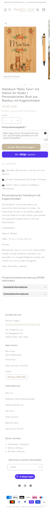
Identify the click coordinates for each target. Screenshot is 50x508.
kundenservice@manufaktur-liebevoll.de (22, 324)
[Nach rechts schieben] (31, 84)
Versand (13, 111)
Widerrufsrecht (11, 417)
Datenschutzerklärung (14, 404)
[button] (5, 10)
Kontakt (8, 371)
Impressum (9, 410)
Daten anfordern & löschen (16, 365)
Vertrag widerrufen (16, 377)
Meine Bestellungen (13, 354)
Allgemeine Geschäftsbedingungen (20, 399)
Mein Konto (10, 351)
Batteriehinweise (12, 422)
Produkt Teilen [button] (10, 163)
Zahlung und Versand (14, 428)
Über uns (9, 393)
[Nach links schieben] (19, 84)
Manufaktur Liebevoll (20, 507)
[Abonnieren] (39, 467)
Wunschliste (10, 359)
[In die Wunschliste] (45, 147)
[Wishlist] (9, 10)
